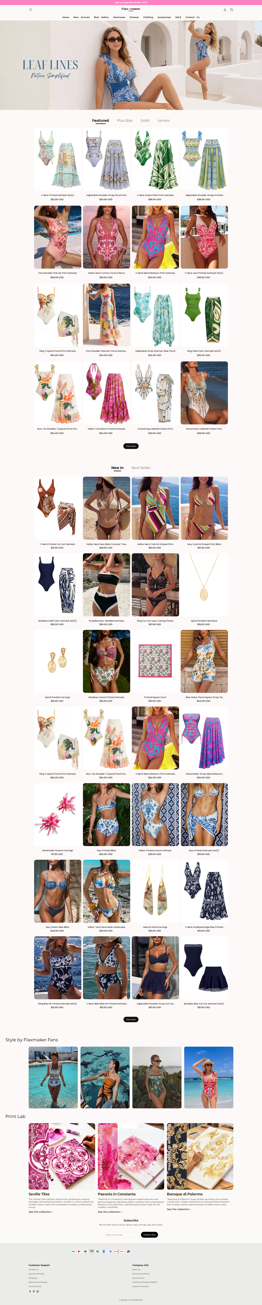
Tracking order (35, 1286)
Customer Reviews (140, 1286)
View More (131, 446)
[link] (119, 17)
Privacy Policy (138, 1278)
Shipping (33, 1278)
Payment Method (36, 1274)
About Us (136, 1270)
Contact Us (33, 1270)
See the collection (40, 1212)
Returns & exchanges (38, 1282)
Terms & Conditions (140, 1274)
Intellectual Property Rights (144, 1282)
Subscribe (149, 1234)
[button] (30, 10)
